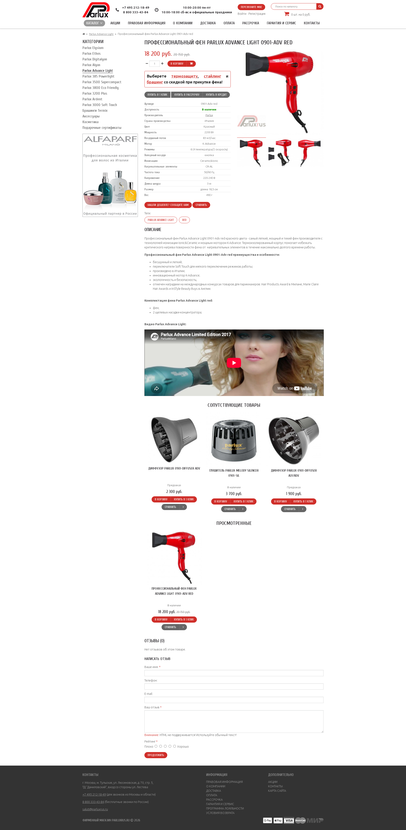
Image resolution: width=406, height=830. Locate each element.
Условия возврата (220, 813)
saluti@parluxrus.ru (95, 809)
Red (184, 220)
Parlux (209, 115)
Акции (115, 23)
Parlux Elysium (93, 48)
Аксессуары (91, 116)
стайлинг (212, 76)
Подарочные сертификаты (101, 127)
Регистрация (256, 13)
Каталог (93, 23)
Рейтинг (149, 741)
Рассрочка (250, 23)
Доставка (208, 23)
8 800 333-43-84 (135, 12)
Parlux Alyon (91, 65)
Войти (242, 13)
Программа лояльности (225, 808)
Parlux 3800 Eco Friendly (100, 88)
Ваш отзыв (151, 707)
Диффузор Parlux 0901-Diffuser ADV (174, 468)
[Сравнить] (183, 507)
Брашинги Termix (94, 110)
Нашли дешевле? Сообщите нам (168, 205)
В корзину (177, 63)
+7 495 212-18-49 (135, 7)
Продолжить (156, 755)
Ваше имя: (151, 667)
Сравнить (201, 205)
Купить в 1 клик (157, 95)
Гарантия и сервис (281, 23)
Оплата (229, 23)
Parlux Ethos (91, 53)
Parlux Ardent (92, 99)
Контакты (312, 23)
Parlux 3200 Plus (94, 93)
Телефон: (150, 680)
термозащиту (184, 76)
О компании (182, 23)
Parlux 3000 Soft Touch (99, 105)
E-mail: (148, 693)
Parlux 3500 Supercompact (101, 82)
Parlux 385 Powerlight (98, 76)
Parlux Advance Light (101, 34)
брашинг (155, 82)
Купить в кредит (216, 95)
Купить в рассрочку (186, 95)
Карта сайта (277, 790)
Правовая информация (146, 23)
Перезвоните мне (251, 7)
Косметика (90, 122)
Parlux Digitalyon (94, 59)
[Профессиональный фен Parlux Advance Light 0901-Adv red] (251, 152)
